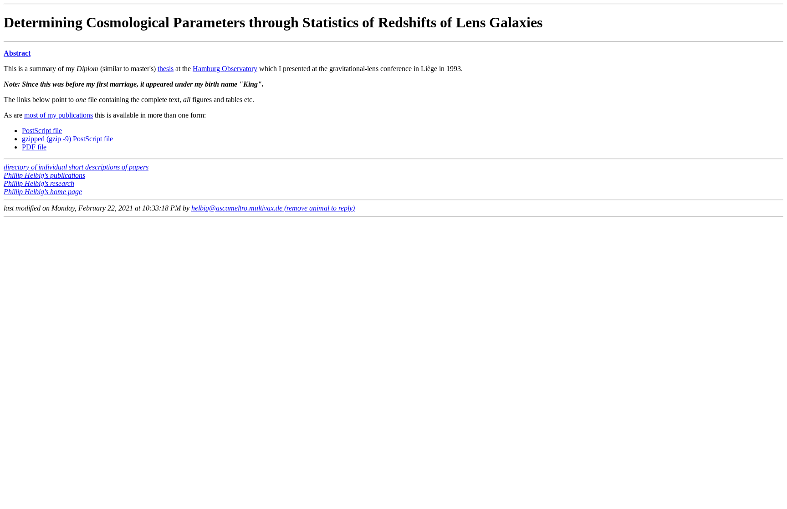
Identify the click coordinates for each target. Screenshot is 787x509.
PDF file (34, 147)
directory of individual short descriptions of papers (76, 167)
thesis (166, 68)
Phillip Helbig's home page (43, 191)
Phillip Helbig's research (39, 183)
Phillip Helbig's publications (44, 175)
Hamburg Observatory (225, 68)
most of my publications (58, 115)
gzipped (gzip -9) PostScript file (67, 139)
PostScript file (42, 130)
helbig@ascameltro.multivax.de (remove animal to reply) (273, 208)
